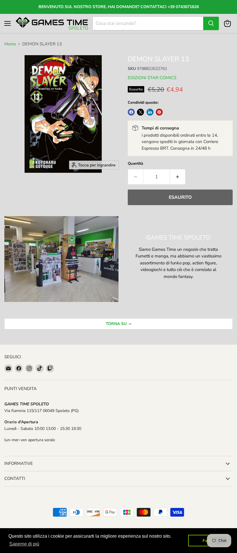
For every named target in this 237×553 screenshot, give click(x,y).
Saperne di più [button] (24, 543)
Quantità (135, 164)
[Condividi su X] (140, 112)
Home (10, 44)
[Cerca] (211, 23)
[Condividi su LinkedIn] (150, 112)
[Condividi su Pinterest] (159, 112)
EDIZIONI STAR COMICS (152, 78)
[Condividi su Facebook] (131, 112)
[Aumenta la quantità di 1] (178, 177)
